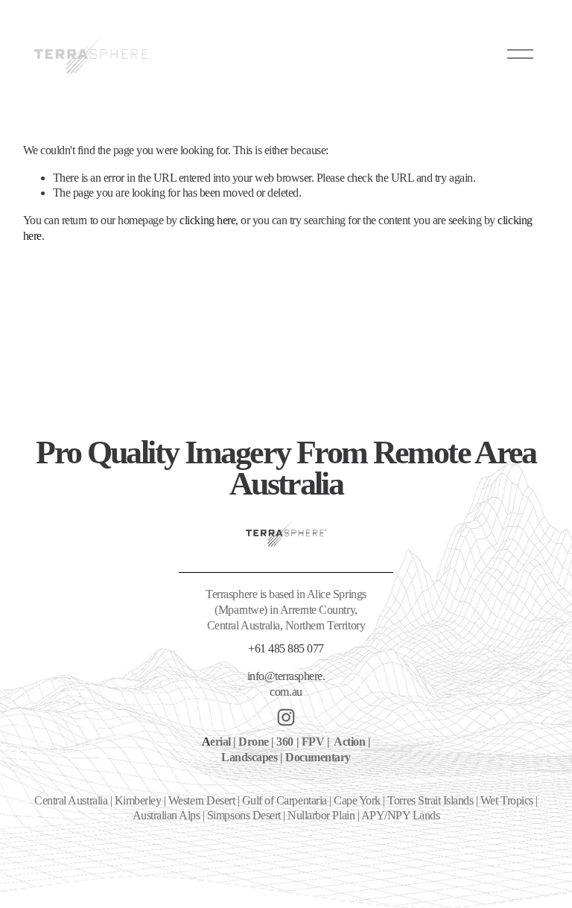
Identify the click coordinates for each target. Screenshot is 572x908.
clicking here (207, 220)
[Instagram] (286, 717)
